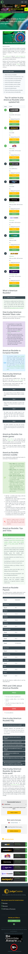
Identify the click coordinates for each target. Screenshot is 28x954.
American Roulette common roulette (12, 84)
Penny (18, 356)
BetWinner (11, 238)
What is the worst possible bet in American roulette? (13, 749)
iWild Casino (11, 148)
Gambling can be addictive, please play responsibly (14, 933)
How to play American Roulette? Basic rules (13, 76)
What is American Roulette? (10, 74)
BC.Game (11, 166)
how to (15, 380)
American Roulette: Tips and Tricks (12, 86)
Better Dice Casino (13, 274)
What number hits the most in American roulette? (12, 738)
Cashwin (11, 112)
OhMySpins (11, 256)
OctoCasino (11, 220)
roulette (18, 64)
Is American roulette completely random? (13, 742)
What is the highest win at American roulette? (13, 758)
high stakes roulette (15, 784)
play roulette (20, 380)
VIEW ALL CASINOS (14, 812)
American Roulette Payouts (10, 88)
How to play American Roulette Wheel (12, 80)
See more (14, 121)
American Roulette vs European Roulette (13, 78)
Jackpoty (11, 130)
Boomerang (11, 202)
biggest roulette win (16, 538)
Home (2, 12)
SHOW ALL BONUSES (14, 831)
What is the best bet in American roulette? (13, 725)
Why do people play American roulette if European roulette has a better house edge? (13, 763)
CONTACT (14, 920)
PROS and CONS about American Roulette (13, 90)
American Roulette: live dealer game (12, 82)
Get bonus (14, 124)
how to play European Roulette (17, 366)
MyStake (11, 184)
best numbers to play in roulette (16, 308)
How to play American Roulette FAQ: (12, 92)
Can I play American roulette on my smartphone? (11, 753)
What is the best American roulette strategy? (13, 745)
